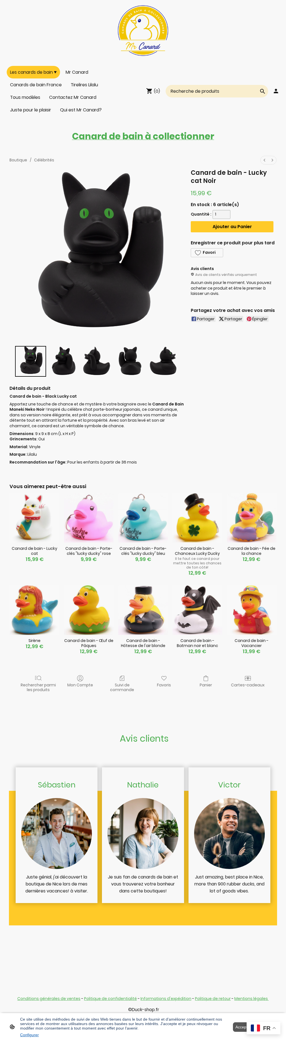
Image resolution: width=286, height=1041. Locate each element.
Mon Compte (80, 684)
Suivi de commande (122, 687)
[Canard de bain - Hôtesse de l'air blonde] (143, 610)
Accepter (243, 1027)
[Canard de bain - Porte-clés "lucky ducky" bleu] (143, 518)
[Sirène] (34, 610)
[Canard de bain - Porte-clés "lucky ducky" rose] (89, 518)
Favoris (164, 684)
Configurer (29, 1035)
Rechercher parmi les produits (38, 687)
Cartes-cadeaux (247, 684)
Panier (206, 684)
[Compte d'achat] (276, 91)
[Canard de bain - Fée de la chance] (252, 518)
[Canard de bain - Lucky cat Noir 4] (163, 361)
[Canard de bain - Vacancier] (252, 610)
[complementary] (263, 1028)
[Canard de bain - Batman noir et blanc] (197, 610)
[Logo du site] (143, 30)
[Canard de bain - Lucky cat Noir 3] (130, 361)
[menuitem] (264, 160)
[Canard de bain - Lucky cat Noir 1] (63, 361)
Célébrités (44, 160)
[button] (207, 252)
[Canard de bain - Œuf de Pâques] (89, 610)
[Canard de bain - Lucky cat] (34, 518)
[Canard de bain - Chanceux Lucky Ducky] (197, 518)
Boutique (18, 160)
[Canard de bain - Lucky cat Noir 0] (30, 361)
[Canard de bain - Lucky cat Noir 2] (96, 361)
